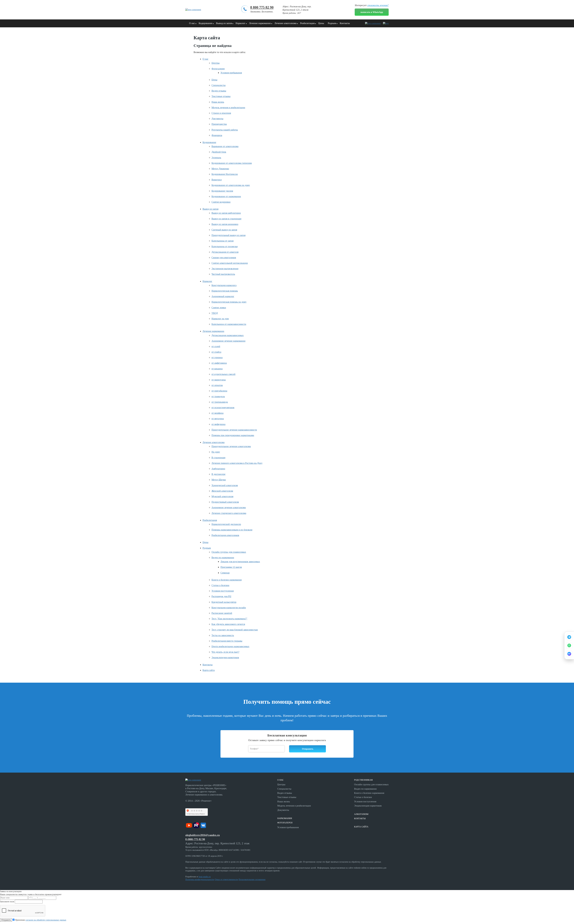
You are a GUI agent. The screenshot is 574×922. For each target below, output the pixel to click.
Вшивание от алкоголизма (225, 146)
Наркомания (284, 818)
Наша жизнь (218, 102)
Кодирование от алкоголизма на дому (231, 185)
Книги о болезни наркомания (227, 580)
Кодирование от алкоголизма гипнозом (232, 163)
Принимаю (40, 920)
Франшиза (217, 135)
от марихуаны (219, 379)
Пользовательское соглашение (252, 879)
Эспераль (216, 157)
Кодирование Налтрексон (225, 174)
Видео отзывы (219, 90)
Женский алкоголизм (222, 491)
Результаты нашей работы (225, 129)
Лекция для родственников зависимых (240, 561)
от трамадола (218, 396)
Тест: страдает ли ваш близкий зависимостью (235, 629)
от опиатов (217, 385)
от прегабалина (219, 391)
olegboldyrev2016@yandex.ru (202, 835)
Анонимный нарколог (223, 296)
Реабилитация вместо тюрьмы (227, 641)
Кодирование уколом (222, 191)
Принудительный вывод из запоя (228, 235)
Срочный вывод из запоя (224, 229)
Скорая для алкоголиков (224, 257)
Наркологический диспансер (226, 524)
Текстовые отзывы (221, 96)
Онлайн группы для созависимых (229, 552)
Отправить (6, 920)
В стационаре (218, 457)
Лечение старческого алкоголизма (229, 513)
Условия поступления (223, 591)
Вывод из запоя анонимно (225, 224)
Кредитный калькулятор (224, 602)
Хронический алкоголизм (225, 485)
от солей (216, 346)
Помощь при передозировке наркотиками (233, 435)
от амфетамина (219, 363)
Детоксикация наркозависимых (228, 335)
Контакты (345, 23)
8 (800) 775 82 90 (195, 839)
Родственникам (363, 780)
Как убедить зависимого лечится (228, 624)
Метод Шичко (219, 479)
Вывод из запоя (224, 23)
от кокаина (217, 368)
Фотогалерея (218, 68)
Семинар (225, 572)
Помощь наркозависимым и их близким (232, 529)
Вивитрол (217, 179)
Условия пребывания (231, 72)
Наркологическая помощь (225, 291)
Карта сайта (209, 670)
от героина (217, 357)
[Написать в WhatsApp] (569, 645)
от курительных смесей (223, 374)
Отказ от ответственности (226, 879)
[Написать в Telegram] (569, 637)
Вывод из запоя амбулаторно (226, 213)
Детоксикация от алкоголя (225, 252)
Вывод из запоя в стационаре (226, 218)
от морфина (217, 413)
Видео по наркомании (223, 557)
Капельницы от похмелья (225, 246)
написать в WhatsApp (372, 12)
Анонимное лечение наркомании (228, 341)
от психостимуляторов (223, 407)
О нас (192, 23)
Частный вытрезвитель (223, 274)
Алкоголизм (361, 814)
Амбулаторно (218, 468)
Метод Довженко (220, 168)
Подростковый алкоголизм (225, 502)
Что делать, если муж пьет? (225, 652)
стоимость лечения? (378, 5)
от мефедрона (218, 424)
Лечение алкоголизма (285, 23)
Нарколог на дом (220, 318)
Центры (216, 63)
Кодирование (205, 23)
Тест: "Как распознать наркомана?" (229, 618)
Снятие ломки (219, 307)
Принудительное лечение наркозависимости (234, 430)
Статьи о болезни (220, 585)
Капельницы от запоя (222, 241)
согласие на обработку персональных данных (46, 920)
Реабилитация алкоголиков (225, 535)
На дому (216, 452)
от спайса (216, 352)
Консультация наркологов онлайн (229, 607)
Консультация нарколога (224, 285)
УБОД (215, 313)
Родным (332, 23)
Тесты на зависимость (223, 635)
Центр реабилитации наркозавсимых (230, 646)
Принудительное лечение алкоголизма (231, 446)
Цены (321, 23)
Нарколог (240, 23)
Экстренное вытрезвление (225, 268)
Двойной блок (219, 152)
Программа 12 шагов (231, 567)
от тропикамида (220, 402)
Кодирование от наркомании (226, 196)
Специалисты (219, 85)
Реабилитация (307, 23)
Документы (217, 118)
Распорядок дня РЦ (221, 596)
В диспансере (218, 474)
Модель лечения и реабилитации (228, 107)
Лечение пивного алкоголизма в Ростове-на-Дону (237, 463)
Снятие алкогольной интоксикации (230, 263)
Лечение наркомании (260, 23)
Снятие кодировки (221, 202)
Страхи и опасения (221, 113)
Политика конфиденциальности (199, 879)
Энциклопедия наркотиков (225, 657)
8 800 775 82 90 (262, 7)
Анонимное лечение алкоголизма (229, 507)
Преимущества (219, 124)
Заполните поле (7, 901)
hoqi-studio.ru (205, 877)
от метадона (218, 418)
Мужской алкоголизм (222, 496)
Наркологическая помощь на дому (229, 302)
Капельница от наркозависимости (229, 324)
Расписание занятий (222, 613)
